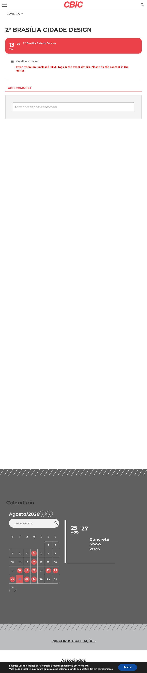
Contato (13, 13)
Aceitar (128, 667)
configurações (105, 669)
